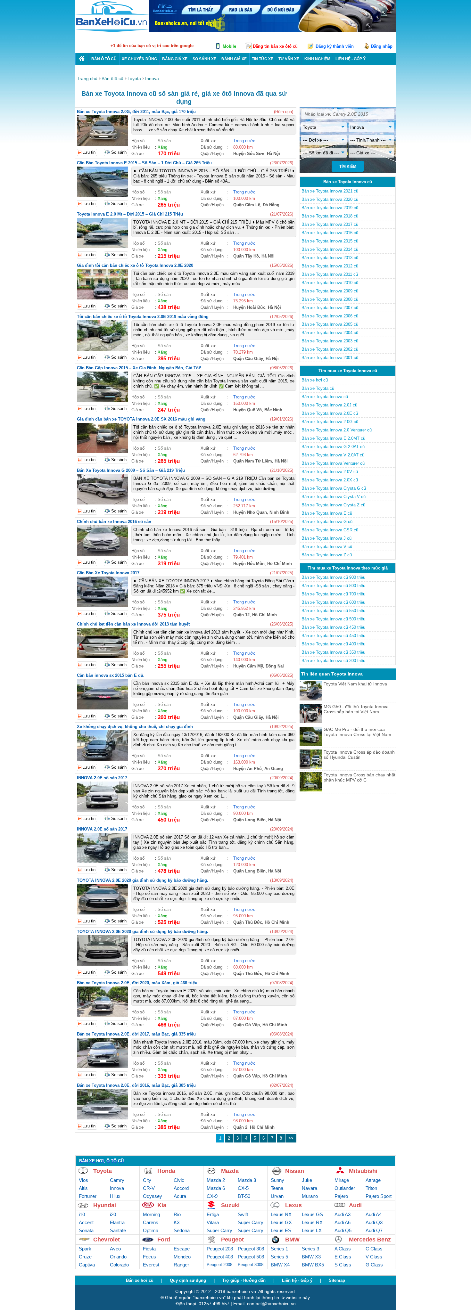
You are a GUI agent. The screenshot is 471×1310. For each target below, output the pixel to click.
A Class (343, 1248)
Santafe (118, 1230)
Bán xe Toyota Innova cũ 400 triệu (333, 644)
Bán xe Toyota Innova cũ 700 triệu (333, 594)
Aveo (115, 1248)
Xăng (162, 147)
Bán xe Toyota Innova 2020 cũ (330, 199)
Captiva (87, 1264)
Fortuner (87, 1196)
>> (290, 1138)
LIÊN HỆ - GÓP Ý (350, 59)
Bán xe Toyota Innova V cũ (327, 546)
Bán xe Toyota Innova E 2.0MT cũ (333, 438)
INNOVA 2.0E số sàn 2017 (102, 777)
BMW (292, 1239)
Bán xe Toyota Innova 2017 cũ (330, 224)
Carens (150, 1222)
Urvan (277, 1196)
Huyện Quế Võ (247, 409)
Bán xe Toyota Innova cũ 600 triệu (333, 602)
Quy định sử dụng (188, 1280)
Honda (166, 1171)
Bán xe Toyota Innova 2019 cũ (330, 207)
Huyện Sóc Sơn (248, 153)
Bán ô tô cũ (104, 59)
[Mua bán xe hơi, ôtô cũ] (112, 31)
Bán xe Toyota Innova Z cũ (327, 555)
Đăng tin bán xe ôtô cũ (275, 46)
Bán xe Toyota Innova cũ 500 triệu (333, 619)
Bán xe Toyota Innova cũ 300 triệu (333, 660)
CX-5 (243, 1188)
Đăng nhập (381, 46)
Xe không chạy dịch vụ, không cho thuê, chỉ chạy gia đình (135, 726)
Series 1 (279, 1248)
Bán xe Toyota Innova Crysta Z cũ (333, 505)
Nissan (294, 1171)
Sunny (277, 1180)
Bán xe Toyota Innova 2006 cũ (330, 316)
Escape (182, 1248)
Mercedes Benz (370, 1239)
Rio (177, 1214)
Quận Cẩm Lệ (246, 204)
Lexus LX (312, 1230)
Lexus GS (312, 1214)
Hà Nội (273, 153)
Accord (181, 1188)
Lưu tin (88, 152)
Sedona (182, 1230)
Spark (85, 1248)
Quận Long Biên (249, 819)
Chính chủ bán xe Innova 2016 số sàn (114, 521)
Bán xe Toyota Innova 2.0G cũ (330, 421)
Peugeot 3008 (250, 1264)
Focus (149, 1256)
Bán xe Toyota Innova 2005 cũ (330, 324)
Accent (86, 1222)
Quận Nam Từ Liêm (252, 461)
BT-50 (244, 1196)
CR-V (149, 1188)
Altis (83, 1188)
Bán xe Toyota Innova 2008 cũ (330, 299)
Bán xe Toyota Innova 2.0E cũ (330, 413)
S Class (343, 1264)
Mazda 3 (247, 1180)
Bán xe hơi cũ (315, 380)
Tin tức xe (262, 59)
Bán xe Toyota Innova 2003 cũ (330, 341)
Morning (151, 1214)
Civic (179, 1180)
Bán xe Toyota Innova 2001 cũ (330, 357)
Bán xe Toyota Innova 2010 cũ (330, 282)
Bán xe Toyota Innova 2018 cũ (330, 216)
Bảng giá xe (174, 59)
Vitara (213, 1222)
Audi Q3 (374, 1222)
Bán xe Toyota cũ (318, 388)
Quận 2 (240, 1127)
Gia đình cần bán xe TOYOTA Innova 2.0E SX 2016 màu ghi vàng (141, 419)
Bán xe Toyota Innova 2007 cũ (330, 307)
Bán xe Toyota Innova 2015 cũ (330, 241)
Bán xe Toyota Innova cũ (325, 396)
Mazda (230, 1171)
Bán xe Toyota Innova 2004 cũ (330, 332)
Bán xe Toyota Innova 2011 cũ (330, 274)
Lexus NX (281, 1214)
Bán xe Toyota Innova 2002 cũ (330, 349)
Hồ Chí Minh (279, 563)
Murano (310, 1196)
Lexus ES (281, 1230)
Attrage (373, 1180)
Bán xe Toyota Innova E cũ (327, 513)
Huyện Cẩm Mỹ (248, 666)
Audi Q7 (374, 1230)
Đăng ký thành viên (335, 46)
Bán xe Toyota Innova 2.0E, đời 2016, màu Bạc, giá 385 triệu (136, 1085)
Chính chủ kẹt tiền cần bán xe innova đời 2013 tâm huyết (133, 624)
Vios (83, 1180)
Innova (117, 1188)
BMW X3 (311, 1256)
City (147, 1180)
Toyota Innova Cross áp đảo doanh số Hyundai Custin (359, 754)
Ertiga (213, 1214)
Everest (151, 1264)
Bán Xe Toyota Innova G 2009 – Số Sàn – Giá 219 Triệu (131, 470)
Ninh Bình (279, 512)
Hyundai (104, 1205)
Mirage (342, 1180)
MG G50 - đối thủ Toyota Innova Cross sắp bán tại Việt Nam (356, 709)
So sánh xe (204, 59)
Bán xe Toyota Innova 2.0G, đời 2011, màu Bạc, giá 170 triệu (136, 111)
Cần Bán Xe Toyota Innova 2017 (108, 572)
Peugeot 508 (251, 1256)
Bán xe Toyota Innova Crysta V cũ (334, 496)
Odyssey (152, 1196)
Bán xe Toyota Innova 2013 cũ (330, 257)
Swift (243, 1214)
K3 (176, 1222)
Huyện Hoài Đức (249, 307)
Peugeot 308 (251, 1248)
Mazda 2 (216, 1180)
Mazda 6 (216, 1188)
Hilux (115, 1196)
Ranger (181, 1264)
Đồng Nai (275, 666)
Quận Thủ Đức (247, 922)
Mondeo (182, 1256)
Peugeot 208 (220, 1248)
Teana (277, 1188)
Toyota (102, 1171)
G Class (374, 1264)
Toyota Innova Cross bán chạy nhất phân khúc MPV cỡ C (359, 777)
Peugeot (232, 1239)
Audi (355, 1205)
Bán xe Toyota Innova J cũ (326, 538)
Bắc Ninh (273, 409)
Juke (307, 1180)
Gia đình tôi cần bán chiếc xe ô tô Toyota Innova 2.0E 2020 (135, 265)
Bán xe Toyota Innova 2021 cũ (330, 191)
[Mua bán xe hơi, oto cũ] (82, 59)
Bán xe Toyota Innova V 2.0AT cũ (333, 455)
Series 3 (310, 1248)
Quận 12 (241, 614)
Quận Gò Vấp (246, 1024)
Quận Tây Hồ (246, 256)
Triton (371, 1188)
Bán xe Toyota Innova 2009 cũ (330, 291)
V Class (374, 1256)
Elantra (117, 1222)
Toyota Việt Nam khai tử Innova (355, 683)
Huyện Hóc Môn (249, 563)
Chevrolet (106, 1239)
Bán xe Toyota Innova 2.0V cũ (330, 471)
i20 (113, 1214)
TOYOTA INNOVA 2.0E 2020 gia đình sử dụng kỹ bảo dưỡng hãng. (142, 880)
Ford (163, 1239)
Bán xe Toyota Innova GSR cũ (330, 530)
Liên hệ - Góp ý (297, 1280)
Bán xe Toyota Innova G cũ (327, 521)
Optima (150, 1230)
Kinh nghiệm (317, 59)
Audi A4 (374, 1214)
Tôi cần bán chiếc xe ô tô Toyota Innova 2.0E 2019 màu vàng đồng (143, 316)
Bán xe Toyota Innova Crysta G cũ (334, 488)
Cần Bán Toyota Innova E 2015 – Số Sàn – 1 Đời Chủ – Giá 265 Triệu (144, 162)
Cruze (85, 1256)
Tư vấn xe (288, 59)
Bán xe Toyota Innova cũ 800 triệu (333, 585)
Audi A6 (343, 1222)
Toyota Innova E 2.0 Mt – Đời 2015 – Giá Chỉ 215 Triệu (130, 214)
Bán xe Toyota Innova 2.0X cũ (330, 480)
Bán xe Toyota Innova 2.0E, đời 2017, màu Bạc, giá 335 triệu (136, 1034)
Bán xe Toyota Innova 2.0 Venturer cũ (337, 430)
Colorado (119, 1264)
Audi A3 (343, 1214)
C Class (374, 1248)
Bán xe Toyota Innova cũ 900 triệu (333, 577)
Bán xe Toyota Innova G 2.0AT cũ (333, 446)
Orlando (118, 1256)
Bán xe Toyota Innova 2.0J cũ (329, 405)
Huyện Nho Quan (250, 512)
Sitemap (337, 1280)
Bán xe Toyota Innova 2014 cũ (330, 249)
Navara (309, 1188)
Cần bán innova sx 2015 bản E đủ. (111, 675)
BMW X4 (280, 1264)
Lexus (293, 1205)
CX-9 (212, 1196)
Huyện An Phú (247, 768)
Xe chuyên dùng (139, 59)
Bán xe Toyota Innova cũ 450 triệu (333, 627)
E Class (343, 1256)
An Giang (273, 768)
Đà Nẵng (271, 204)
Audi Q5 (343, 1230)
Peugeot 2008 (219, 1264)
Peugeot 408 (220, 1256)
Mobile (229, 46)
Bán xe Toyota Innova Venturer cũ (333, 463)
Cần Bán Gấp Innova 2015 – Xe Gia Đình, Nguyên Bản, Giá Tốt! (139, 367)
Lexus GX (281, 1222)
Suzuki (230, 1205)
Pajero (341, 1196)
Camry (117, 1180)
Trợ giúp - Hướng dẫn (244, 1280)
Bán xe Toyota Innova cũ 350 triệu (333, 652)
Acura (180, 1196)
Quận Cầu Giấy (248, 358)
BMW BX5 (313, 1264)
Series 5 (279, 1256)
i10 (82, 1214)
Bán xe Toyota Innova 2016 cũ (330, 232)
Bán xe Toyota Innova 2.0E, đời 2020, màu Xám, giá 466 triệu (137, 982)
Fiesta (149, 1248)
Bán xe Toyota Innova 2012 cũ (330, 266)
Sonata (86, 1230)
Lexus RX (312, 1222)
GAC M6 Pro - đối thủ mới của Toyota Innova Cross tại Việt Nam (357, 732)
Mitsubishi (363, 1171)
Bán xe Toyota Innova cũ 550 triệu (333, 610)
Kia (161, 1205)
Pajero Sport (379, 1196)
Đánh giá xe (234, 59)
